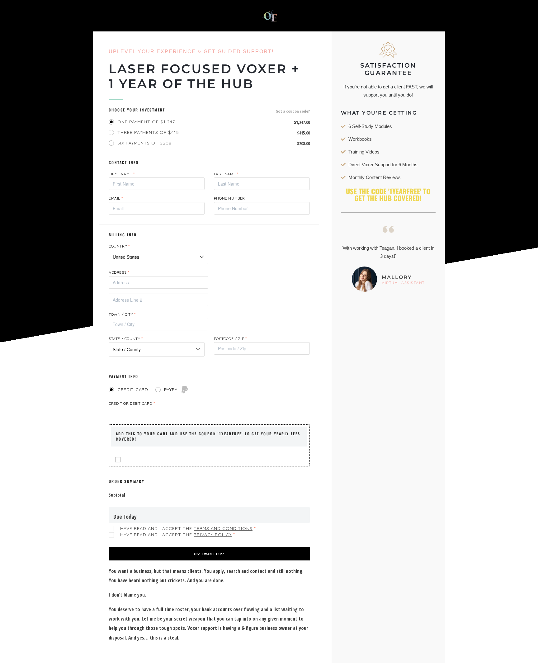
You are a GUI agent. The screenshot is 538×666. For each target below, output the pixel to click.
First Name (121, 174)
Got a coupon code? (293, 111)
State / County (126, 338)
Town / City (122, 314)
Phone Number (229, 198)
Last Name (226, 174)
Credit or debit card (132, 403)
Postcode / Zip (230, 338)
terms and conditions (223, 528)
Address (119, 272)
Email (116, 198)
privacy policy (213, 534)
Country (119, 246)
